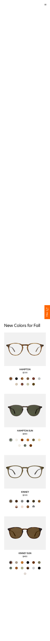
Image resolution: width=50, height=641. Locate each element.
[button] (10, 378)
